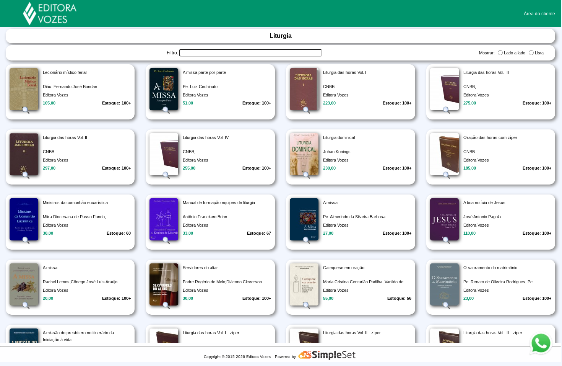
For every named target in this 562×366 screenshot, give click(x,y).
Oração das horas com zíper (490, 137)
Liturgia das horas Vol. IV (206, 137)
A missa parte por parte (204, 72)
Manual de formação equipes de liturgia (219, 202)
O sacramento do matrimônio (490, 267)
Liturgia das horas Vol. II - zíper (352, 332)
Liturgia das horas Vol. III (486, 72)
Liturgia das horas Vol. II (65, 137)
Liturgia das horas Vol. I (344, 72)
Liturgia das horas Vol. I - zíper (211, 332)
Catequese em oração (343, 267)
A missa (330, 202)
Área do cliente (539, 13)
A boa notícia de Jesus (484, 202)
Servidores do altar (200, 267)
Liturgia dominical (339, 137)
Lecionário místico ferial (64, 72)
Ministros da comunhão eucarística (75, 202)
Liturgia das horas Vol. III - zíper (492, 332)
